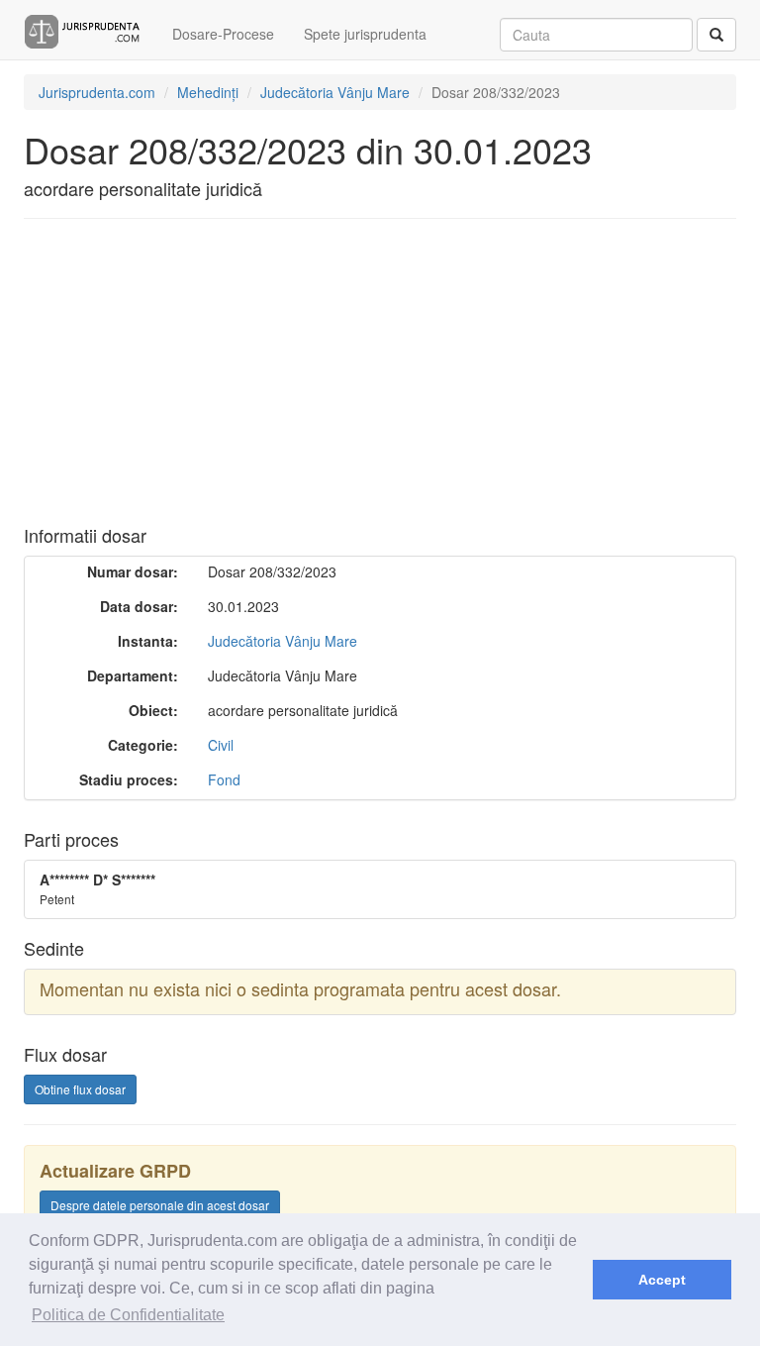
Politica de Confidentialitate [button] (128, 1314)
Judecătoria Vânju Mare (282, 641)
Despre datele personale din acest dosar (159, 1204)
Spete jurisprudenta (365, 34)
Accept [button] (662, 1280)
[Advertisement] (384, 377)
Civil (221, 745)
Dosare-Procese (223, 34)
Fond (224, 779)
